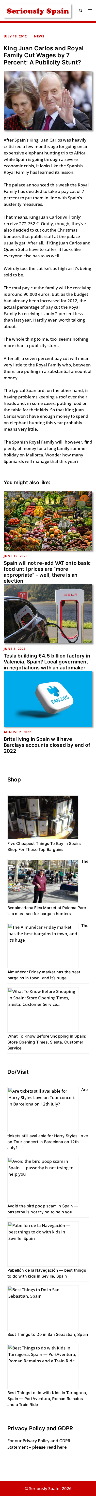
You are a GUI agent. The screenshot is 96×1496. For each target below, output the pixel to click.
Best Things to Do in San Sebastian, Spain (47, 1334)
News (39, 36)
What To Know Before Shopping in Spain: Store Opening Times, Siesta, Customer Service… (47, 1042)
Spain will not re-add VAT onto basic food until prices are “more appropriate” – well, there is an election (47, 572)
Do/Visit (18, 1072)
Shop (14, 779)
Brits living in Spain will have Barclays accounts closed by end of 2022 (47, 745)
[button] (80, 11)
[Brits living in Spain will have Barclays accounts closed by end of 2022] (48, 698)
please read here (49, 1447)
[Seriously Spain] (37, 10)
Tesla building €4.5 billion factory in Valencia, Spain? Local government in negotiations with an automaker (47, 662)
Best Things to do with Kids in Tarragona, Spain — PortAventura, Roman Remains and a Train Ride (47, 1398)
